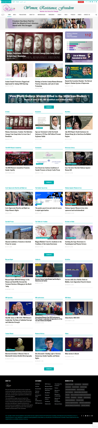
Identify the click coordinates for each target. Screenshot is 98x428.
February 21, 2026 (10, 289)
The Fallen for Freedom (42, 238)
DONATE (79, 14)
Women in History (41, 350)
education (85, 384)
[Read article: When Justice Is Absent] (79, 344)
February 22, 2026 (40, 322)
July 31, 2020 (9, 246)
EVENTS (59, 14)
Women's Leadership (85, 402)
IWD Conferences (40, 314)
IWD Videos (69, 314)
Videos (68, 350)
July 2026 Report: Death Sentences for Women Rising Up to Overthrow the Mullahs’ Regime (78, 134)
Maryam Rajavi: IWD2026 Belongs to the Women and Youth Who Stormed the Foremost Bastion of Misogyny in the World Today (18, 282)
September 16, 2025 (70, 320)
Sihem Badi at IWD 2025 (72, 318)
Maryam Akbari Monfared (81, 392)
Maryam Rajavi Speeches (13, 275)
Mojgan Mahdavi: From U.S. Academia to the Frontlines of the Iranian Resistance (48, 243)
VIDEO (66, 14)
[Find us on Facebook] (81, 416)
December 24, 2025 (70, 356)
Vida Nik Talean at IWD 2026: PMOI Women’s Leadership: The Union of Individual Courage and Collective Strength (18, 320)
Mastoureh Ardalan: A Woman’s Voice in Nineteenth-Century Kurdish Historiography (18, 354)
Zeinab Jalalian (85, 405)
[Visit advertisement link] (49, 23)
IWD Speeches (10, 314)
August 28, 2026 (39, 88)
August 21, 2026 (69, 86)
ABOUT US (31, 14)
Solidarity (39, 275)
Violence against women (72, 402)
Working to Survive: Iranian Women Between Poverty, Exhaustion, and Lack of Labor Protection (48, 83)
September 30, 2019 (10, 173)
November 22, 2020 (70, 213)
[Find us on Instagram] (94, 1)
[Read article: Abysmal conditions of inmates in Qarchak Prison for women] (19, 232)
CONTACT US (87, 14)
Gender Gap (83, 387)
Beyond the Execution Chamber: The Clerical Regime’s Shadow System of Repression (78, 82)
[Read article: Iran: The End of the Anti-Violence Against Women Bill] (79, 158)
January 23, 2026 (10, 359)
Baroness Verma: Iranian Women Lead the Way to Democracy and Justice (47, 280)
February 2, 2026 (39, 361)
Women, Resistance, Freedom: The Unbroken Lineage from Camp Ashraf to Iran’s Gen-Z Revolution (33, 54)
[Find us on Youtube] (90, 1)
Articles (9, 50)
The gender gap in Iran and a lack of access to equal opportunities (48, 209)
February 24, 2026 (70, 284)
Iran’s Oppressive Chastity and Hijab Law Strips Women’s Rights (17, 209)
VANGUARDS (51, 14)
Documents (39, 128)
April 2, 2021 (38, 213)
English (13, 1)
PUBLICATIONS (22, 14)
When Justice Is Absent (72, 353)
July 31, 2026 (69, 139)
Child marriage (69, 384)
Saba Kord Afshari (70, 400)
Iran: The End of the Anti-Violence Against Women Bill (77, 169)
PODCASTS (81, 2)
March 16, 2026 (9, 325)
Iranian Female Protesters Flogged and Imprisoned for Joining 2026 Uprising (17, 82)
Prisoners (73, 397)
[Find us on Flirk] (92, 1)
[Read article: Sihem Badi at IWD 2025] (79, 308)
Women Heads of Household (73, 405)
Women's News (9, 79)
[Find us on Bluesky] (96, 1)
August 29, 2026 (9, 86)
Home (9, 14)
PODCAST (73, 14)
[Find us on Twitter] (88, 1)
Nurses (67, 395)
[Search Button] (96, 14)
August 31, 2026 (11, 58)
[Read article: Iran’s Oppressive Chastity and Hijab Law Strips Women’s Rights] (19, 199)
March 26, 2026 (39, 283)
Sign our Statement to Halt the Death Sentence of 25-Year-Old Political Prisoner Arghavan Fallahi (48, 134)
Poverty (67, 397)
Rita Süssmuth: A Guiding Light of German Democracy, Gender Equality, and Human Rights (48, 355)
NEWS (14, 14)
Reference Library (71, 164)
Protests (80, 397)
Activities (69, 275)
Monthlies (69, 128)
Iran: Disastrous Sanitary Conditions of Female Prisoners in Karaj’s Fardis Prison (47, 169)
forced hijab (76, 387)
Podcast (68, 77)
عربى (25, 1)
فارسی (21, 1)
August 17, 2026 (39, 173)
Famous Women (11, 350)
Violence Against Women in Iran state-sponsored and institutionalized (76, 209)
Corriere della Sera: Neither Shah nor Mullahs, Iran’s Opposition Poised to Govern (78, 280)
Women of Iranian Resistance (57, 400)
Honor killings (80, 389)
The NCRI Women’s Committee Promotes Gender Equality (17, 169)
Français (17, 1)
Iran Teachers (69, 392)
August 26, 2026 (69, 173)
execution (68, 387)
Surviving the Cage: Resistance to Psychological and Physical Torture (75, 243)
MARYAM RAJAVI (41, 14)
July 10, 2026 (39, 139)
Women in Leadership (57, 395)
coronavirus (78, 384)
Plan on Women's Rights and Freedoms (80, 395)
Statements (39, 164)
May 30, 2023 (8, 213)
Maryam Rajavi (48, 386)
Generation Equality (70, 389)
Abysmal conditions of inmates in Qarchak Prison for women (18, 243)
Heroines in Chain (70, 238)
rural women (87, 397)
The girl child (80, 400)
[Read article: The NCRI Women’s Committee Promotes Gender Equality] (19, 158)
